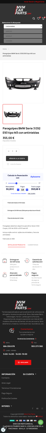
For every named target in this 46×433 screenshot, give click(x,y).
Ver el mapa (24, 362)
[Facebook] (32, 408)
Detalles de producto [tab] (16, 245)
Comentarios (33, 245)
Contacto (6, 378)
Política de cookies (9, 398)
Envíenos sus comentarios (26, 339)
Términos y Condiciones (11, 388)
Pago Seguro (7, 393)
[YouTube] (37, 408)
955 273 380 (37, 346)
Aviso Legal (6, 383)
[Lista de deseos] (38, 18)
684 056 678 (9, 346)
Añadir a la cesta (17, 158)
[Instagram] (42, 408)
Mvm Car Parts (29, 414)
